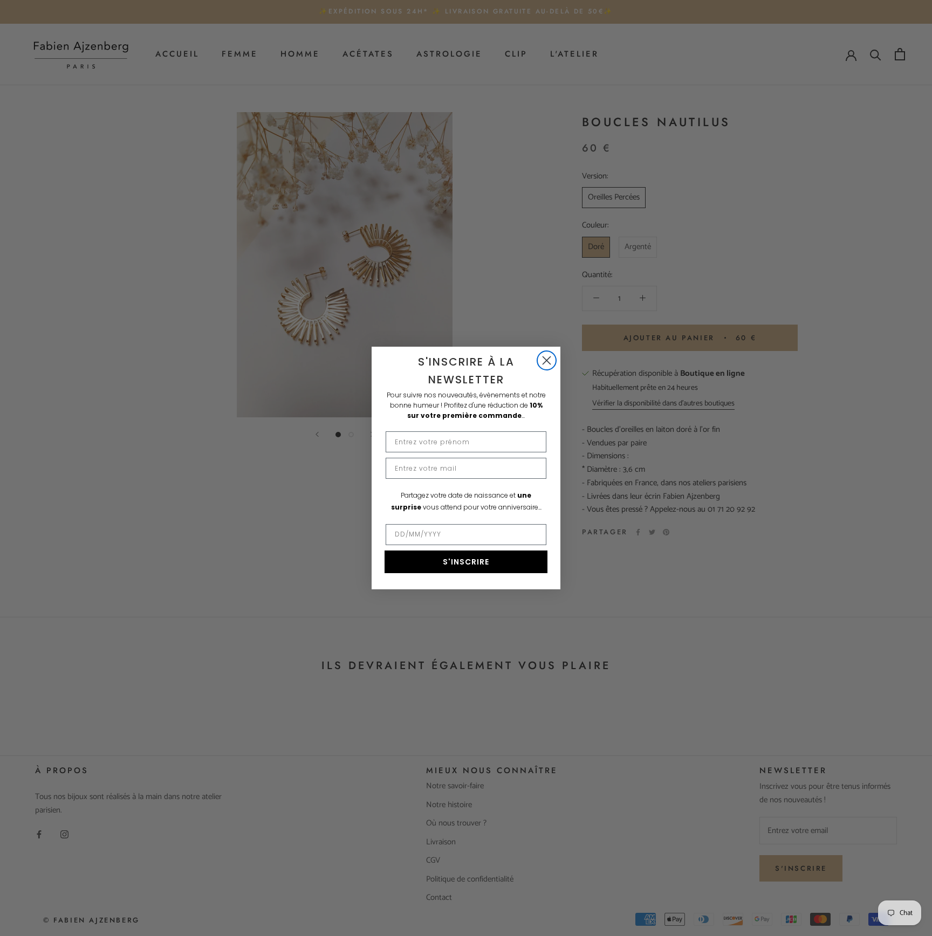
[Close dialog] (546, 360)
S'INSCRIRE (466, 561)
